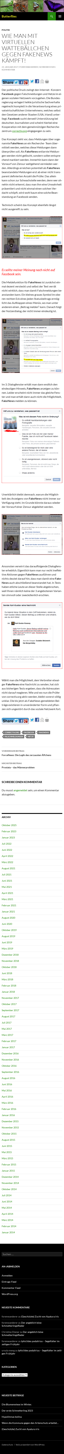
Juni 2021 (7, 880)
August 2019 (8, 936)
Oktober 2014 (9, 1189)
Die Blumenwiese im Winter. (17, 1404)
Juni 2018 (7, 973)
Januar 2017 (8, 1047)
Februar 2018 (9, 985)
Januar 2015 (8, 1170)
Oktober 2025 (9, 825)
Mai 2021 (7, 886)
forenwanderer (28, 67)
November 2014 (10, 1183)
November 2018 (10, 960)
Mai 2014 (7, 1207)
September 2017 (10, 1010)
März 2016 (7, 1102)
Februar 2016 (9, 1108)
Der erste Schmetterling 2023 (17, 1410)
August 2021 (8, 868)
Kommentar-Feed (11, 1287)
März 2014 (7, 1220)
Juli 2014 (6, 1195)
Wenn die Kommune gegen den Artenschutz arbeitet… (30, 1422)
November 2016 (10, 1059)
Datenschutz (7, 1444)
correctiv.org (19, 130)
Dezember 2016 (10, 1053)
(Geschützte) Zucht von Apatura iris (40, 1316)
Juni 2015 (7, 1145)
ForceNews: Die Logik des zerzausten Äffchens (26, 753)
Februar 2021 (9, 905)
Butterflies (9, 16)
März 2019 (7, 948)
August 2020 (8, 917)
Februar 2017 (9, 1041)
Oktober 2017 (9, 1004)
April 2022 (7, 856)
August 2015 (8, 1139)
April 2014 (7, 1213)
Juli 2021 (6, 874)
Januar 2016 (8, 1115)
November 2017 (10, 997)
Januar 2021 (8, 911)
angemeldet (20, 790)
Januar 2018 (8, 991)
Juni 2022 (7, 849)
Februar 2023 (9, 831)
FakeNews (44, 732)
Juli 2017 (6, 1022)
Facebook (29, 732)
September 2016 (10, 1071)
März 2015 (7, 1158)
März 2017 (7, 1034)
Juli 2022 (6, 843)
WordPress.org (10, 1294)
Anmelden (7, 1275)
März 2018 (7, 979)
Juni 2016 (7, 1084)
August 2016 (8, 1078)
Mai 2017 (7, 1028)
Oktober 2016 (9, 1065)
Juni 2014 (7, 1201)
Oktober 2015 (9, 1133)
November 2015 (10, 1127)
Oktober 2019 (9, 930)
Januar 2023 (8, 837)
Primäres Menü (60, 16)
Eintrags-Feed (9, 1281)
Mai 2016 (7, 1090)
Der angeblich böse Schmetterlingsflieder (21, 1324)
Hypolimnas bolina (12, 1416)
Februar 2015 (9, 1164)
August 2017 (8, 1016)
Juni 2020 (7, 923)
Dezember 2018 (10, 954)
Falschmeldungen (14, 736)
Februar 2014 (9, 1226)
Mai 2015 (7, 1152)
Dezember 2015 (10, 1121)
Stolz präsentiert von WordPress (30, 1444)
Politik (6, 30)
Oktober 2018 (9, 967)
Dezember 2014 (10, 1176)
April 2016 (7, 1096)
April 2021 (7, 893)
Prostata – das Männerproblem (18, 765)
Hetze (31, 736)
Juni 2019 (7, 942)
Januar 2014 (8, 1232)
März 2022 (7, 862)
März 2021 (7, 899)
